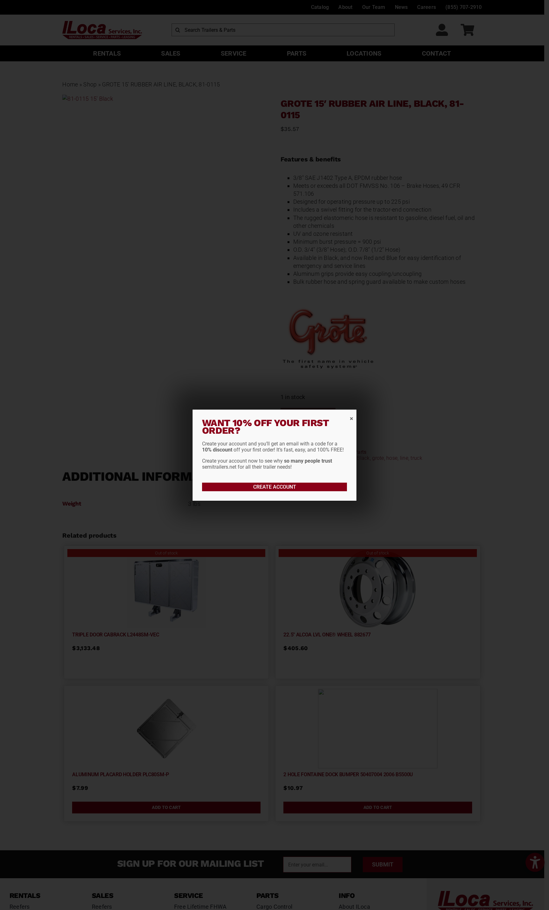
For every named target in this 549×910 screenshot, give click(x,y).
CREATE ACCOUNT (274, 487)
